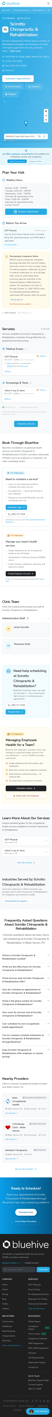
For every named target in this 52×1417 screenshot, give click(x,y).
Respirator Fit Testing (37, 1299)
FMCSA (10, 366)
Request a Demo (36, 161)
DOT (9, 363)
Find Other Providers (26, 1221)
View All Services (36, 1308)
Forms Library (36, 1333)
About (5, 1289)
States (5, 1303)
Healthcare (7, 1326)
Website (12, 94)
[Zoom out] (46, 115)
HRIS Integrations (36, 1343)
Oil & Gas (6, 1340)
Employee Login (15, 507)
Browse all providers (24, 1169)
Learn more (24, 366)
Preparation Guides (36, 1362)
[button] (26, 123)
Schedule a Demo (24, 788)
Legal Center (42, 1406)
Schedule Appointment (18, 78)
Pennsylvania (39, 10)
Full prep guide (10, 245)
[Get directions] (44, 136)
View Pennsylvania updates (20, 304)
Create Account (32, 1263)
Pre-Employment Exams (38, 1294)
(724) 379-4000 (13, 61)
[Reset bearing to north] (46, 120)
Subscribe (43, 1269)
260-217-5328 (34, 1388)
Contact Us (33, 1367)
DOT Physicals (34, 1284)
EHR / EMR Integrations (38, 1348)
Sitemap (17, 1410)
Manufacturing (8, 1331)
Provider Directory (21, 10)
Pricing (5, 1294)
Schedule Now (26, 1212)
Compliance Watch (38, 1327)
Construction (7, 1321)
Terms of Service (26, 1406)
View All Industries (10, 1345)
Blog (4, 1299)
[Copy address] (39, 136)
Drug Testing (34, 1289)
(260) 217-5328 (18, 514)
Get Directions (14, 86)
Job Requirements (36, 1357)
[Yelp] (4, 101)
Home (4, 1284)
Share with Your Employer (27, 795)
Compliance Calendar (37, 1338)
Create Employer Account (19, 573)
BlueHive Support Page (38, 1380)
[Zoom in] (46, 111)
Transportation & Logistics (17, 901)
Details (43, 356)
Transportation (8, 1336)
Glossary (32, 1353)
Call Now (35, 86)
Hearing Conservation (37, 1303)
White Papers (34, 1321)
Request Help (14, 711)
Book (9, 371)
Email (38, 632)
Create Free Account (17, 161)
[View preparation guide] (38, 356)
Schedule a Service (26, 423)
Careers (5, 1308)
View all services (24, 862)
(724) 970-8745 (24, 649)
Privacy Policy (10, 1406)
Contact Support (35, 1384)
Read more (15, 51)
